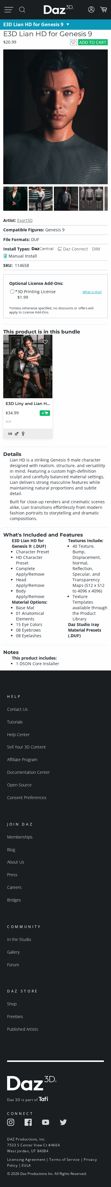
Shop (12, 1004)
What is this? (92, 292)
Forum (13, 964)
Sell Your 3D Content (26, 747)
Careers (14, 887)
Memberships (20, 837)
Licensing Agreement (26, 1159)
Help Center (18, 734)
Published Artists (22, 1029)
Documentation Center (28, 772)
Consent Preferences (26, 797)
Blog (11, 849)
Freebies (15, 1016)
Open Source (19, 785)
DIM (96, 249)
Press (12, 874)
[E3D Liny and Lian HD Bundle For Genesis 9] (27, 366)
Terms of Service (64, 1159)
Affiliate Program (22, 759)
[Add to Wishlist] (73, 42)
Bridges (14, 900)
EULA (26, 1165)
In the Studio (19, 939)
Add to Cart (92, 42)
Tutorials (15, 722)
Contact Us (17, 709)
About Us (15, 862)
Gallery (13, 952)
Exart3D (25, 220)
